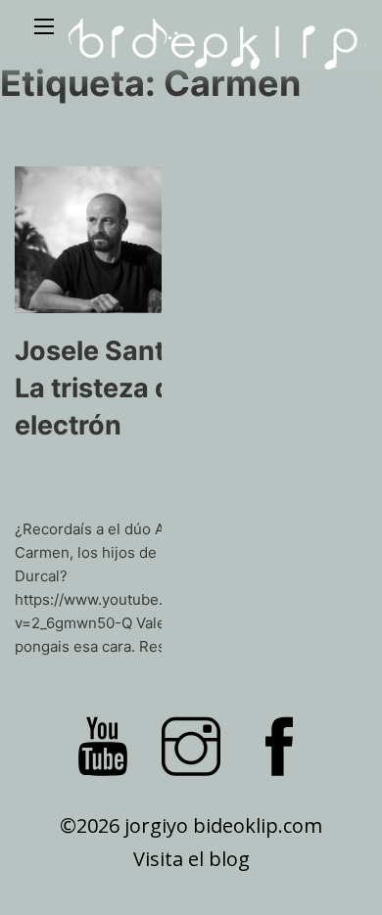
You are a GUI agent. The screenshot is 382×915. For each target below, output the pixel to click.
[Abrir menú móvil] (44, 26)
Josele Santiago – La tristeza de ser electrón (127, 388)
